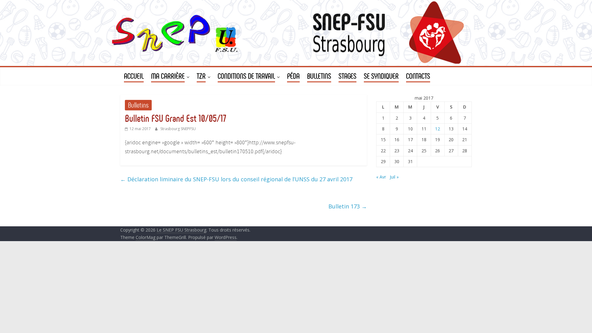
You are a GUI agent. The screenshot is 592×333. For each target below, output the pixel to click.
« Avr (381, 177)
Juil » (394, 177)
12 (437, 129)
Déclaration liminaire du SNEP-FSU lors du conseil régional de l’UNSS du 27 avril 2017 (236, 179)
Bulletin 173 (347, 206)
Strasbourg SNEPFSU (178, 128)
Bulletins (138, 105)
